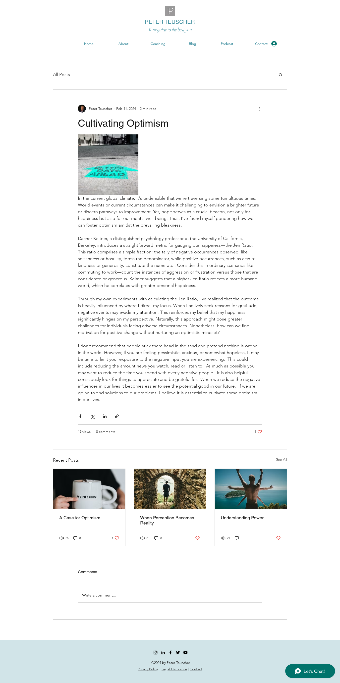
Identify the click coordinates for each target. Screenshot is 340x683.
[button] (309, 44)
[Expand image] (108, 164)
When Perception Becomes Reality (167, 520)
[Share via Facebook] (80, 416)
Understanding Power (242, 517)
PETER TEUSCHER (170, 22)
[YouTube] (185, 652)
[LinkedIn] (163, 652)
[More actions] (259, 109)
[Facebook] (170, 652)
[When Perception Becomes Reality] (170, 489)
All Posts (61, 74)
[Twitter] (177, 652)
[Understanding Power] (251, 489)
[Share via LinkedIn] (104, 416)
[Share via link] (116, 416)
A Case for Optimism (79, 517)
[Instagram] (155, 652)
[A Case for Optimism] (89, 489)
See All (281, 459)
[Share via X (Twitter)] (92, 416)
